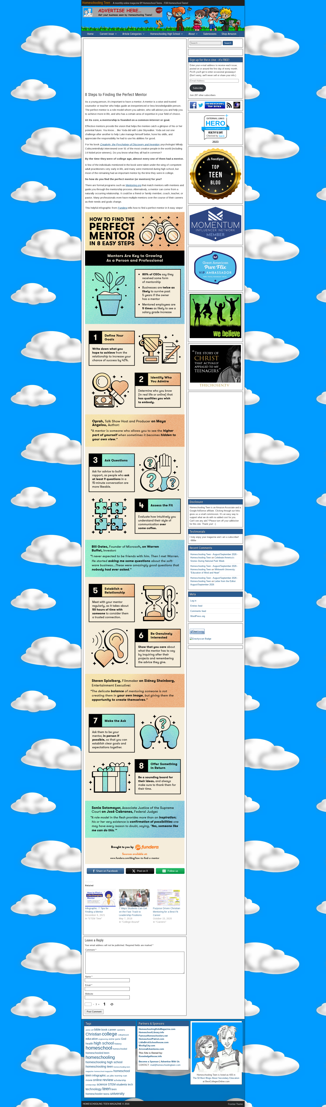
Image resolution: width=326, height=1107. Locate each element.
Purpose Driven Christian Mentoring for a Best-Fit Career (166, 911)
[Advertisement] (134, 65)
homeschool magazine (103, 1071)
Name (88, 976)
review (108, 1080)
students (121, 1084)
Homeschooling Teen (96, 3)
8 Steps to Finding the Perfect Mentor (116, 94)
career (112, 1029)
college (109, 1034)
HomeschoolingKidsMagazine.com (157, 1029)
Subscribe (198, 88)
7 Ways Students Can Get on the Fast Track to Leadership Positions (133, 911)
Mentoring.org (133, 185)
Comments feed (198, 611)
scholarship (120, 1080)
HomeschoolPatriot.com (151, 1039)
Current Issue (107, 33)
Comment (90, 950)
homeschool (99, 1048)
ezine (111, 1039)
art (92, 1030)
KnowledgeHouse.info (150, 1056)
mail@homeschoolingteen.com (165, 1065)
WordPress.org (197, 616)
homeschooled (120, 1049)
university (117, 1093)
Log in (193, 600)
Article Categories (132, 33)
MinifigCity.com (147, 1045)
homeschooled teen (97, 1052)
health (89, 1043)
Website (89, 994)
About (191, 33)
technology (94, 1089)
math (125, 1076)
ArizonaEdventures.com (151, 1049)
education (92, 1038)
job (108, 1076)
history (118, 1043)
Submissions (209, 33)
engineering (103, 1039)
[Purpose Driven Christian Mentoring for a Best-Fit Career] (168, 898)
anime (88, 1030)
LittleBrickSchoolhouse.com (154, 1042)
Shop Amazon (229, 33)
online (97, 1080)
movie (89, 1080)
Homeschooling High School (165, 33)
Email (88, 985)
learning (118, 1076)
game (117, 1039)
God (123, 1038)
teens (106, 1093)
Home (90, 33)
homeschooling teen (99, 1066)
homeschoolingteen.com (215, 128)
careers (121, 1029)
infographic (99, 1075)
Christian (93, 1034)
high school (104, 1043)
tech (130, 1084)
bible (97, 1029)
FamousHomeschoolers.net (153, 1035)
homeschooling (100, 1057)
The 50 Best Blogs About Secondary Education (216, 1078)
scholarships (91, 1085)
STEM (112, 1084)
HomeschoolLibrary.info (151, 1032)
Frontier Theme (235, 1104)
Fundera (122, 207)
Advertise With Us (170, 1061)
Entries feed (196, 606)
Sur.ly (221, 135)
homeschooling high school (104, 1062)
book (104, 1029)
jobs (112, 1076)
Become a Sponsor (149, 1061)
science (102, 1084)
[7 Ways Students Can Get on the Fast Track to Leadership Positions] (134, 898)
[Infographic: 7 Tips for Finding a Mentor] (100, 898)
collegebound (123, 1035)
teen (106, 1088)
